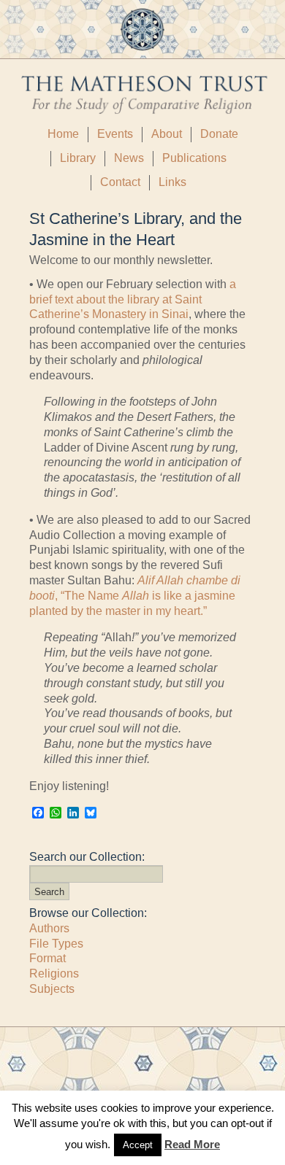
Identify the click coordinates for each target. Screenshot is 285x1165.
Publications (194, 158)
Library (78, 158)
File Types (56, 943)
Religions (54, 973)
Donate (219, 134)
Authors (49, 928)
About (166, 134)
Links (172, 182)
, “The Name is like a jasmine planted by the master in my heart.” (134, 595)
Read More (192, 1144)
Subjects (52, 989)
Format (47, 958)
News (129, 158)
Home (63, 134)
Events (115, 134)
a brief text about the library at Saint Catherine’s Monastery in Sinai (132, 299)
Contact (120, 182)
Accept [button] (138, 1144)
